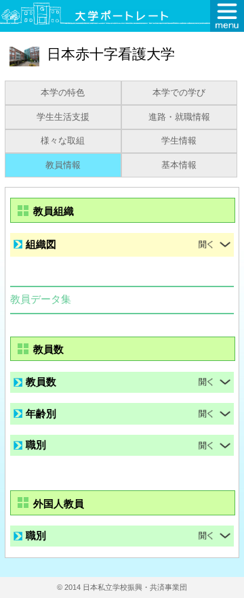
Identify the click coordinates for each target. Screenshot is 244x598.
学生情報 (179, 141)
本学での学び (178, 93)
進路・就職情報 (179, 117)
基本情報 (179, 165)
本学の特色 (63, 93)
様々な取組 (63, 141)
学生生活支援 (63, 117)
